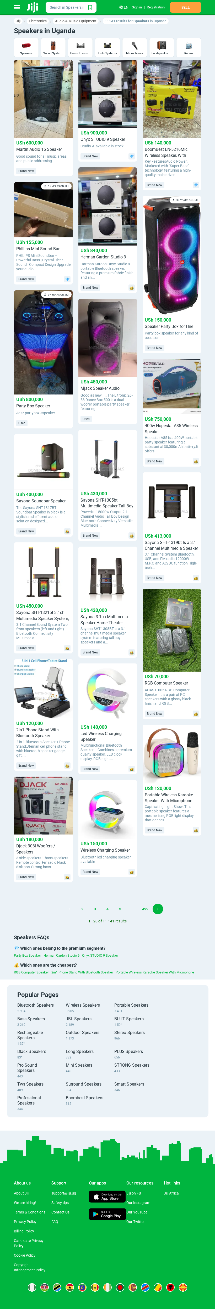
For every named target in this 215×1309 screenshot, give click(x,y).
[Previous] (57, 909)
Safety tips (60, 1203)
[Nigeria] (32, 1287)
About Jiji (21, 1193)
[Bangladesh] (120, 1287)
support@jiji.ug (63, 1193)
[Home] (33, 7)
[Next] (158, 909)
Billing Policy (24, 1231)
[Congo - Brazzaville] (158, 1287)
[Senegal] (95, 1287)
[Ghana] (70, 1287)
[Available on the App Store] (107, 1197)
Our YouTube (136, 1212)
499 (145, 909)
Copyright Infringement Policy (29, 1267)
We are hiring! (25, 1203)
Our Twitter (135, 1222)
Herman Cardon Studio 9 (61, 955)
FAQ (54, 1222)
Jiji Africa (171, 1193)
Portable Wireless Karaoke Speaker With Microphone (155, 972)
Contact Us (60, 1212)
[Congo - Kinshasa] (145, 1287)
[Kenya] (44, 1287)
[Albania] (170, 1287)
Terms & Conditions (29, 1212)
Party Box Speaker (27, 955)
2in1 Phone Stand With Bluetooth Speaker (82, 972)
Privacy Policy (25, 1222)
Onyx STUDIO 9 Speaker (100, 955)
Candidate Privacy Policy (29, 1243)
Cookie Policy (24, 1255)
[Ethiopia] (82, 1287)
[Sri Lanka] (132, 1287)
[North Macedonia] (183, 1287)
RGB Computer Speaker (31, 972)
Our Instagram (138, 1203)
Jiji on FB (133, 1193)
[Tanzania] (57, 1287)
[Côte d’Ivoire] (107, 1287)
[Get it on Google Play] (107, 1214)
